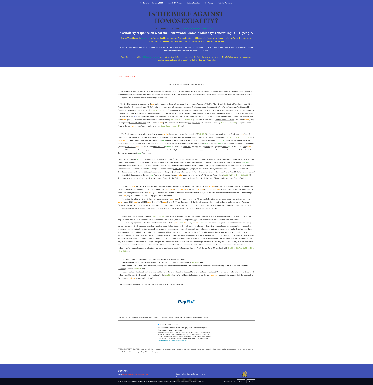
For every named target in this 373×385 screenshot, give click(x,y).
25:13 (239, 123)
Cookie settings (229, 381)
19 (185, 120)
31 (246, 137)
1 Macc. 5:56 (154, 110)
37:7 (238, 248)
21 (230, 123)
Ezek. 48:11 (165, 126)
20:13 (248, 175)
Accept (251, 381)
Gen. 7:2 (142, 165)
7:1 (161, 110)
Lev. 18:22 (157, 216)
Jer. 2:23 (243, 248)
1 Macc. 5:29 (239, 137)
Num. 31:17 (161, 143)
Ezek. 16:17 (202, 134)
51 (249, 137)
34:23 (233, 175)
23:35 (196, 120)
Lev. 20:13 (137, 269)
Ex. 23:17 (230, 137)
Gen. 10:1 (224, 123)
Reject (241, 381)
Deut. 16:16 (240, 175)
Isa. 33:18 (231, 248)
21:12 (250, 248)
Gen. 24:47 (174, 120)
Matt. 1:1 (189, 120)
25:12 (181, 120)
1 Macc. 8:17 (175, 126)
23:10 (234, 123)
